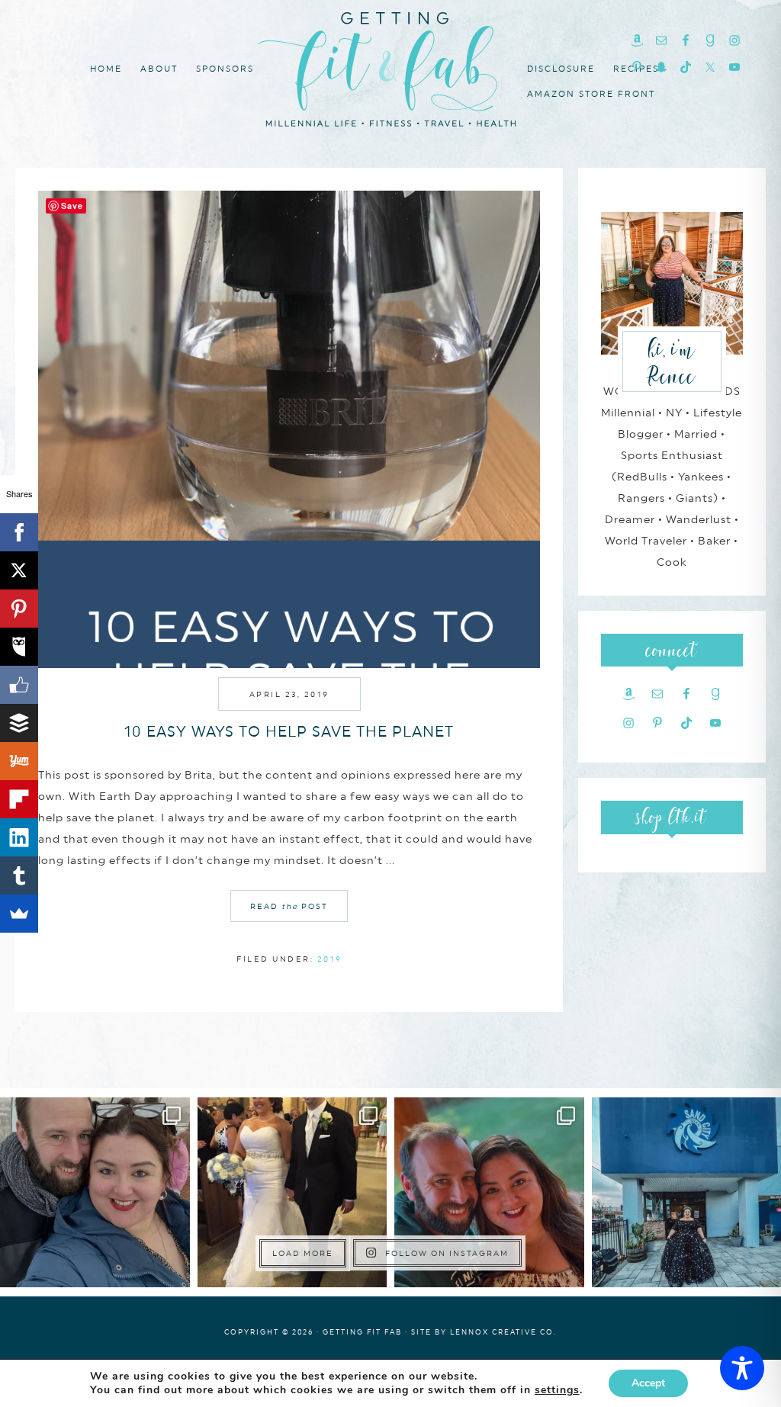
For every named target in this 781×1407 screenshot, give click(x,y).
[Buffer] (19, 723)
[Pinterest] (19, 608)
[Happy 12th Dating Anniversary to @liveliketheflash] (489, 1192)
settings (557, 1390)
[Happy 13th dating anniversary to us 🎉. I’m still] (95, 1192)
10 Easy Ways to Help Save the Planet (289, 731)
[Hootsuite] (19, 647)
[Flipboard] (19, 799)
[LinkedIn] (19, 837)
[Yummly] (19, 761)
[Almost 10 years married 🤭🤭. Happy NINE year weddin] (292, 1192)
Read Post (289, 906)
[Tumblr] (19, 875)
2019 (329, 958)
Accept (648, 1383)
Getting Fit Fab (390, 66)
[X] (19, 570)
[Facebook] (19, 532)
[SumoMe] (19, 914)
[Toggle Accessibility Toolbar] (742, 1368)
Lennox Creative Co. (503, 1332)
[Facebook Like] (19, 685)
